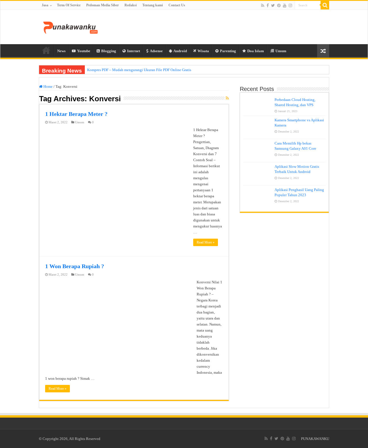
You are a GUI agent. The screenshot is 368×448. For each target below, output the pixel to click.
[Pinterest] (279, 5)
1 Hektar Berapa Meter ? (76, 114)
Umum (280, 51)
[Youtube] (284, 5)
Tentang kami (152, 5)
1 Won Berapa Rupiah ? (74, 266)
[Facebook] (267, 5)
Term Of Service (68, 5)
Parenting (228, 51)
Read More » (205, 242)
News (61, 51)
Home (46, 50)
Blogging (108, 51)
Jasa (45, 5)
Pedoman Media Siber (102, 5)
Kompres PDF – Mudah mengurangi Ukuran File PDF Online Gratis (139, 70)
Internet (133, 51)
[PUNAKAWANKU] (70, 27)
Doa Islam (255, 51)
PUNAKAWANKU (315, 439)
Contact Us (176, 5)
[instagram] (290, 5)
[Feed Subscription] (227, 98)
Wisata (203, 51)
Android (180, 51)
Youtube (83, 51)
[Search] (325, 5)
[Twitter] (273, 5)
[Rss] (262, 5)
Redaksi (130, 5)
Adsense (156, 51)
